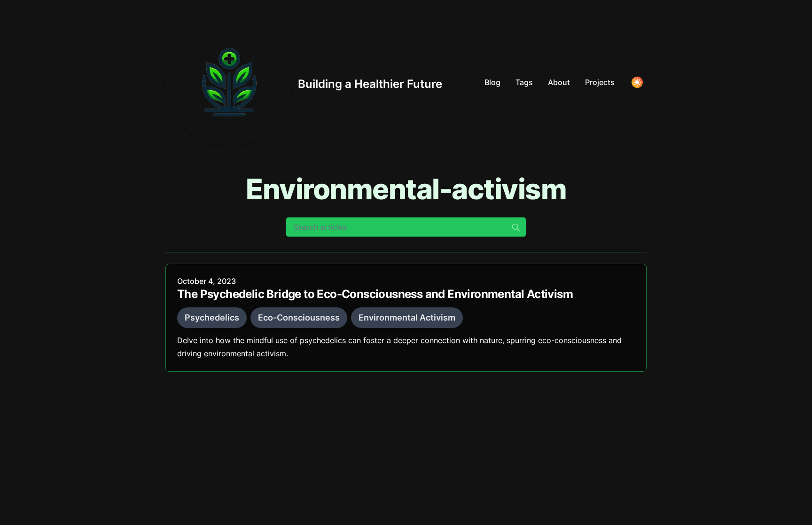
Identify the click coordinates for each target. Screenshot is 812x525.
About (559, 82)
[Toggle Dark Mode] (637, 82)
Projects (600, 82)
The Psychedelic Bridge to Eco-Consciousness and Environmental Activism (375, 294)
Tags (524, 82)
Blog (492, 82)
